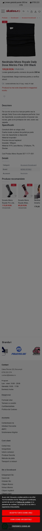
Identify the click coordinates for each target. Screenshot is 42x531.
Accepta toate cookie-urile (21, 513)
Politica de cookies (23, 502)
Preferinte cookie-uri (21, 526)
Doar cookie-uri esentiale (21, 519)
